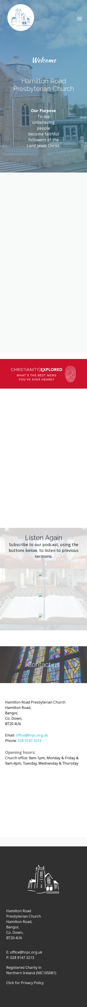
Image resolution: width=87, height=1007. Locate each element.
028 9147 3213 (29, 740)
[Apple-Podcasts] (43, 578)
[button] (79, 18)
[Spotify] (43, 619)
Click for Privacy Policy (25, 982)
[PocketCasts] (43, 598)
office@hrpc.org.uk (32, 735)
